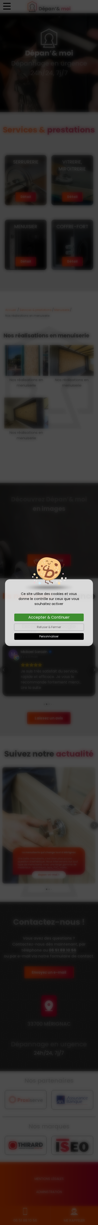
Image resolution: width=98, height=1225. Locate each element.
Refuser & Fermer (49, 627)
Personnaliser (49, 636)
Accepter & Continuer (49, 617)
